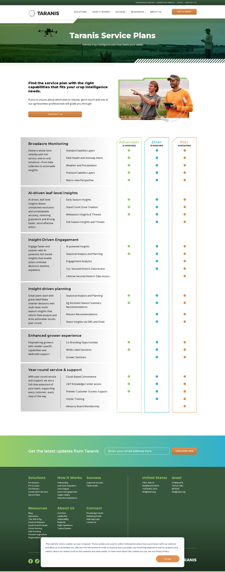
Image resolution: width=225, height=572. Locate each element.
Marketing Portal (93, 516)
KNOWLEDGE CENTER (145, 2)
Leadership (62, 516)
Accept (167, 558)
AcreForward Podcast (37, 525)
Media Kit (61, 522)
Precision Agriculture (37, 534)
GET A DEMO (184, 12)
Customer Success (94, 483)
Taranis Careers (64, 528)
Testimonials (92, 486)
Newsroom (33, 516)
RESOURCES (137, 12)
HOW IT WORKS (101, 12)
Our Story (61, 513)
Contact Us (91, 522)
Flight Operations (64, 525)
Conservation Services (38, 492)
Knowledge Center (94, 513)
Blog (30, 513)
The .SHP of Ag (34, 519)
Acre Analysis (63, 489)
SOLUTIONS (80, 12)
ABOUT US (155, 12)
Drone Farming (35, 528)
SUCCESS (120, 12)
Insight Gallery (63, 495)
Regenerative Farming (38, 537)
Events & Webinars (36, 522)
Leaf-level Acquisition (66, 486)
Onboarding (62, 483)
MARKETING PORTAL (166, 2)
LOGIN (180, 2)
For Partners (33, 489)
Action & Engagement (67, 492)
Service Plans (34, 495)
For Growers (33, 486)
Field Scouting (34, 531)
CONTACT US (191, 2)
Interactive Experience (67, 498)
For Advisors (33, 483)
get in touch (88, 99)
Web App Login (93, 519)
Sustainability (63, 519)
